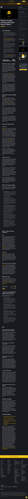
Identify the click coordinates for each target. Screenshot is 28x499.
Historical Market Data (23, 465)
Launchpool (9, 468)
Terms (1, 467)
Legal (1, 466)
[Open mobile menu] (26, 1)
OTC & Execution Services (24, 464)
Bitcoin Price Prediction (17, 474)
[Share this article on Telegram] (23, 8)
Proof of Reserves (23, 467)
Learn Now (18, 3)
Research (9, 472)
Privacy (1, 468)
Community (2, 471)
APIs (21, 475)
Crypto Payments (10, 464)
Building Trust (2, 469)
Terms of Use (15, 495)
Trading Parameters (23, 477)
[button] (26, 1)
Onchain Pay (15, 465)
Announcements (2, 463)
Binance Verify (22, 476)
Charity (8, 473)
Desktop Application (3, 475)
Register (24, 1)
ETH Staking (9, 470)
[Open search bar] (21, 1)
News (1, 464)
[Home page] (11, 1)
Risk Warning (2, 472)
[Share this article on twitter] (19, 8)
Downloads (2, 474)
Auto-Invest (9, 469)
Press (1, 465)
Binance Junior (9, 465)
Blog (1, 470)
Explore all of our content (13, 456)
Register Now (23, 69)
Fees (21, 474)
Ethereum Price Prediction (17, 475)
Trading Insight (23, 466)
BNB (21, 463)
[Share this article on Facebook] (21, 8)
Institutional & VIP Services (17, 463)
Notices (2, 473)
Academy (9, 466)
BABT (8, 471)
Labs (15, 464)
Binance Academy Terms (22, 495)
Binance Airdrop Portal (23, 478)
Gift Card (9, 467)
